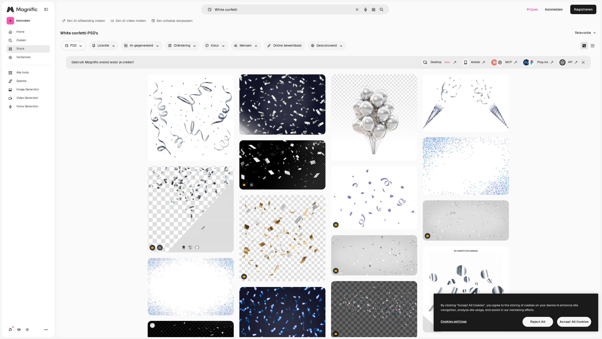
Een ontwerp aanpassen (175, 21)
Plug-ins (542, 62)
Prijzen (532, 9)
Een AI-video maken (131, 21)
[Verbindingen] (10, 329)
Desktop (440, 62)
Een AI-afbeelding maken (86, 21)
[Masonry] (584, 45)
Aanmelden (554, 9)
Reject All (537, 322)
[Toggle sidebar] (46, 9)
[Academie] (19, 329)
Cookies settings (454, 321)
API (570, 62)
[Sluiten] (583, 62)
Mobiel (475, 62)
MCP (508, 62)
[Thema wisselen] (27, 329)
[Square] (592, 45)
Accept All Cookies (574, 322)
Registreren (583, 9)
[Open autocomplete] (207, 9)
